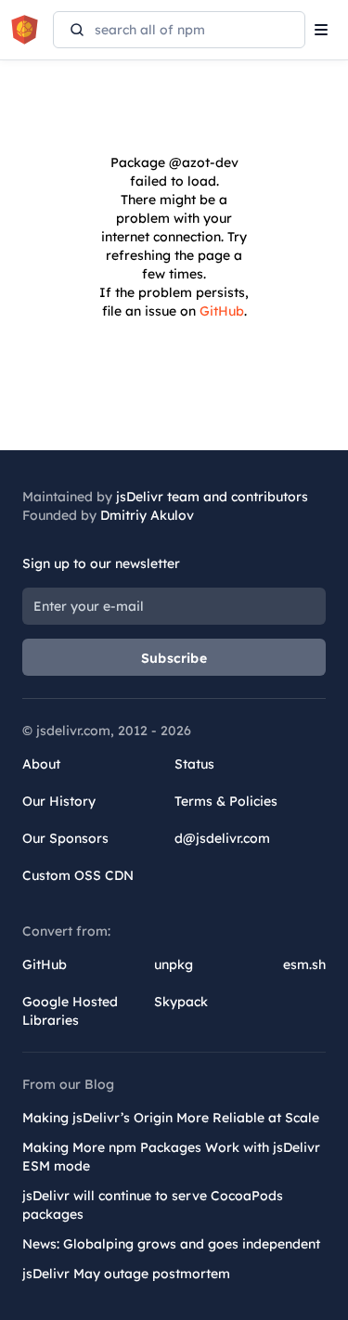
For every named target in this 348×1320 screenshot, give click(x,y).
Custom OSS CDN (78, 875)
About (41, 764)
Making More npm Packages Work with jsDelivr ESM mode (171, 1156)
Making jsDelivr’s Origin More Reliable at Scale (170, 1117)
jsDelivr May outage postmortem (126, 1273)
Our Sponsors (65, 838)
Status (194, 764)
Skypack (181, 1001)
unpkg (173, 964)
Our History (59, 801)
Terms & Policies (225, 801)
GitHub (222, 311)
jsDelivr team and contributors (212, 496)
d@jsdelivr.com (222, 838)
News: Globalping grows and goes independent (171, 1244)
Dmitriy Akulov (147, 515)
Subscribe (174, 658)
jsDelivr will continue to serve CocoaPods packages (152, 1205)
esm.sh (304, 964)
